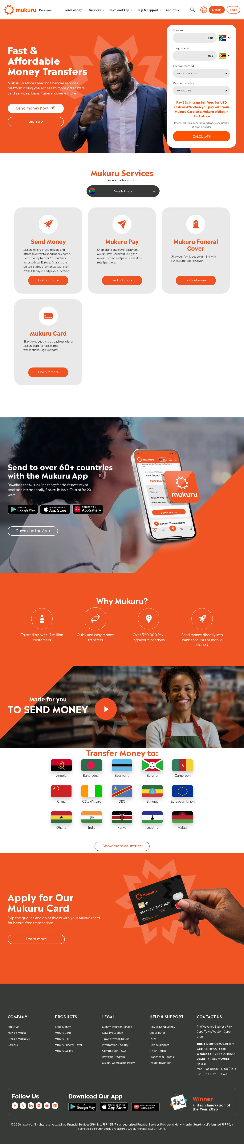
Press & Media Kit (19, 1038)
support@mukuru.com (220, 1043)
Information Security (115, 1044)
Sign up (217, 9)
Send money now (32, 107)
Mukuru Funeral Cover (68, 1044)
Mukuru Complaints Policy (118, 1062)
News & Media (17, 1032)
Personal (45, 10)
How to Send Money (162, 1026)
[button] (203, 9)
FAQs (152, 1038)
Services (95, 10)
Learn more (36, 938)
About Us (172, 10)
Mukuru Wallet (64, 1050)
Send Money (73, 10)
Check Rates (157, 1032)
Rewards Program (113, 1056)
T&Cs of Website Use (115, 1038)
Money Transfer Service (117, 1026)
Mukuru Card (63, 1032)
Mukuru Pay (62, 1038)
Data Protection (112, 1032)
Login (233, 9)
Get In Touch (157, 1050)
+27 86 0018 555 (214, 1048)
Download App (119, 10)
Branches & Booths (161, 1056)
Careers (13, 1044)
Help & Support (147, 10)
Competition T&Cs (114, 1050)
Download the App (33, 530)
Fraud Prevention (160, 1062)
